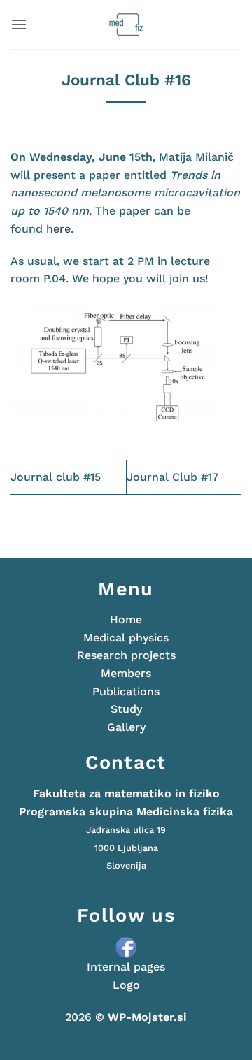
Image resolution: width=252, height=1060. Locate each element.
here (58, 228)
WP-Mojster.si (147, 1017)
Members (126, 673)
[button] (18, 24)
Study (126, 709)
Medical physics (126, 637)
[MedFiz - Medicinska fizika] (126, 24)
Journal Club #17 (172, 477)
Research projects (126, 655)
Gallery (126, 727)
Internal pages (126, 966)
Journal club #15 (55, 477)
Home (126, 619)
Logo (126, 985)
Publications (126, 691)
